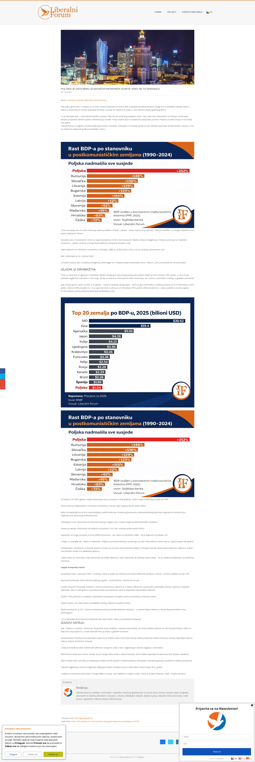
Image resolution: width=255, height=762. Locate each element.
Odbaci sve (32, 754)
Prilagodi (13, 754)
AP (105, 100)
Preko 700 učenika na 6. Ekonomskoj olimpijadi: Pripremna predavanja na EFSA (105, 721)
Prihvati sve (53, 754)
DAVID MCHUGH (95, 100)
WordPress (141, 757)
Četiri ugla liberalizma (83, 718)
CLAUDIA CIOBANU (75, 100)
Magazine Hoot (125, 757)
